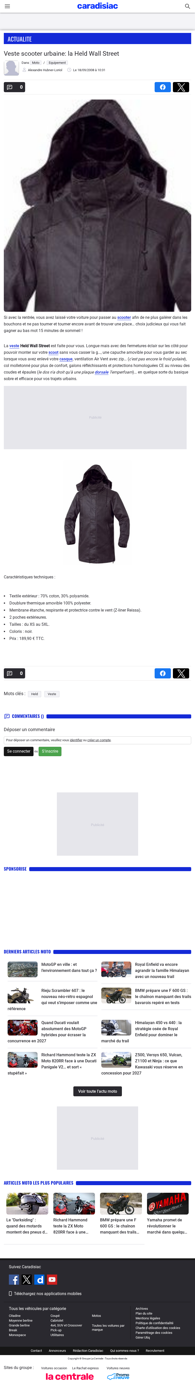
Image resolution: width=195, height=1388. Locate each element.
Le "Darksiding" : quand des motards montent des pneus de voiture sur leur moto (26, 1226)
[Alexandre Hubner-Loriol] (11, 74)
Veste (52, 694)
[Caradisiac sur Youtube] (52, 1280)
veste (14, 345)
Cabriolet (57, 1320)
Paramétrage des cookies (154, 1333)
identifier (76, 740)
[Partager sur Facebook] (164, 85)
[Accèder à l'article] (23, 969)
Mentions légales (148, 1318)
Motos (96, 1316)
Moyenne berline (20, 1320)
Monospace (17, 1335)
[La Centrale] (70, 1381)
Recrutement (155, 1351)
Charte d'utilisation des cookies (158, 1328)
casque (66, 359)
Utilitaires (57, 1335)
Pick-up (56, 1330)
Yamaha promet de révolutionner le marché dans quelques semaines (168, 1226)
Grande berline (19, 1325)
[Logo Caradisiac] (97, 10)
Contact (36, 1351)
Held (34, 694)
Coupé (55, 1316)
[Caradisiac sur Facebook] (14, 1280)
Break (13, 1330)
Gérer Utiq (143, 1337)
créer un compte (99, 740)
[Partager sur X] (182, 85)
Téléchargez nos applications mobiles (48, 1293)
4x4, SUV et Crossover (66, 1325)
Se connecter (18, 751)
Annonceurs (57, 1351)
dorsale (101, 372)
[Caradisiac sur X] (27, 1280)
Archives (142, 1309)
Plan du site (144, 1313)
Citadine (15, 1316)
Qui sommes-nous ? (124, 1351)
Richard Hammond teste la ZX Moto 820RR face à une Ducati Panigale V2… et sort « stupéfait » (74, 1226)
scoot (53, 352)
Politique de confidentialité (154, 1323)
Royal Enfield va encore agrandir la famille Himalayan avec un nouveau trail (162, 970)
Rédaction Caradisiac (88, 1351)
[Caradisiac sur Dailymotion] (40, 1280)
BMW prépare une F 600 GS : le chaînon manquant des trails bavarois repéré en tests (163, 996)
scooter (124, 317)
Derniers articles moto (27, 951)
